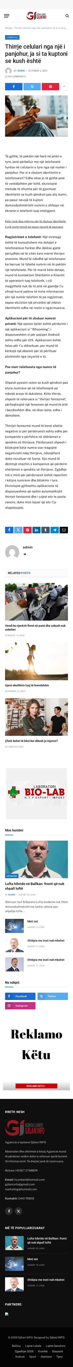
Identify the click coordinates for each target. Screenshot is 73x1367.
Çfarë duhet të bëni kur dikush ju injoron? (31, 741)
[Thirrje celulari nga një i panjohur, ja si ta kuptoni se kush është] (36, 116)
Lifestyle (12, 37)
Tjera (59, 1356)
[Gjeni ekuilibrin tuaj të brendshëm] (36, 661)
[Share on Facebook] (14, 86)
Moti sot (32, 921)
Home (8, 28)
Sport (32, 1356)
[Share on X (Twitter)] (32, 86)
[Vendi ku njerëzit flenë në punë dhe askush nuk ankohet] (36, 602)
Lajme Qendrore (55, 1345)
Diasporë (57, 1351)
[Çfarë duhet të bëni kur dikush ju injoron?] (36, 717)
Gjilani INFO (57, 1337)
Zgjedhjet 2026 (24, 1351)
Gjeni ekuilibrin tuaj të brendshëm (27, 685)
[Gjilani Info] (36, 16)
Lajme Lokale (33, 1345)
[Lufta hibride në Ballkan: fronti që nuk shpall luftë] (36, 859)
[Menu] (6, 15)
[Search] (67, 15)
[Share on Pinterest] (50, 86)
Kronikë (42, 1351)
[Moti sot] (14, 926)
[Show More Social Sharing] (64, 86)
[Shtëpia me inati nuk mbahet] (14, 945)
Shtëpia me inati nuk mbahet (45, 940)
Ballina (16, 1345)
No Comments (17, 76)
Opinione (12, 876)
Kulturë (20, 1356)
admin (21, 70)
